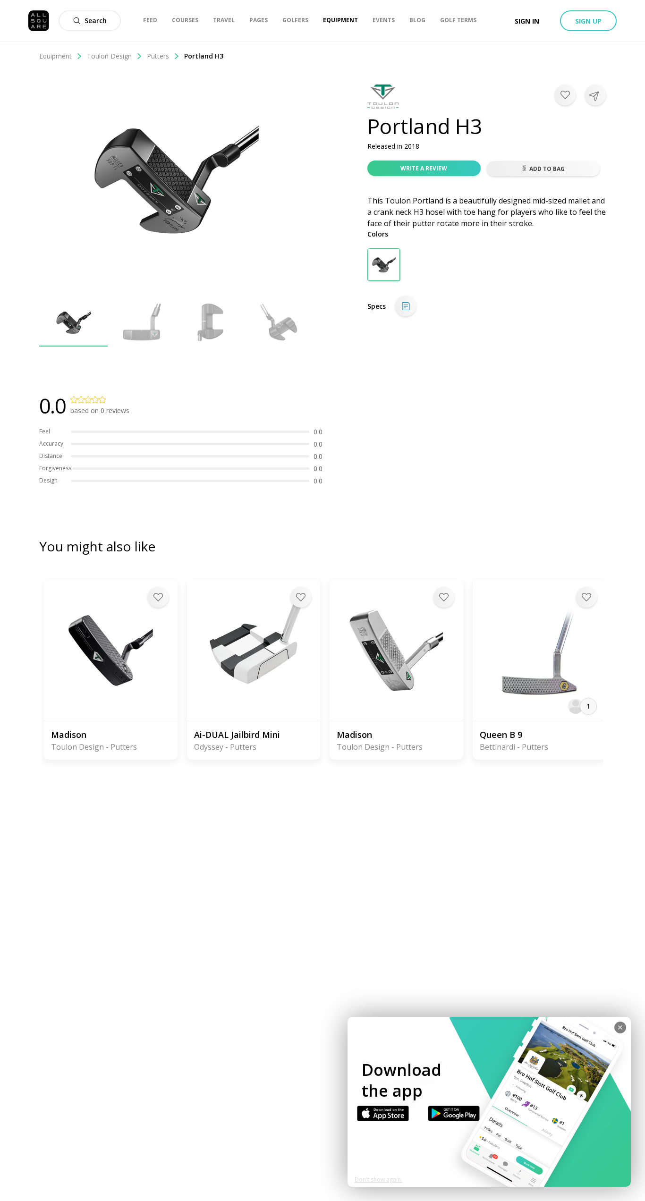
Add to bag (547, 169)
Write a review (423, 168)
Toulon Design (109, 55)
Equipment (55, 55)
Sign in (527, 21)
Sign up (588, 21)
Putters (158, 55)
